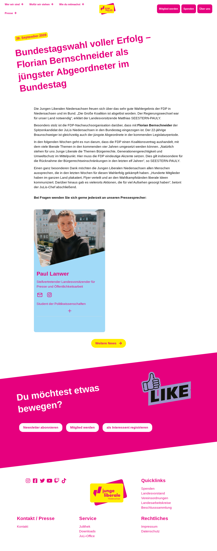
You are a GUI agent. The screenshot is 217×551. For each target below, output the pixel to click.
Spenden (148, 488)
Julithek (84, 526)
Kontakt (22, 526)
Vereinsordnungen (154, 498)
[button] (69, 311)
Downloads (87, 531)
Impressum (149, 526)
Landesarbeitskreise (156, 503)
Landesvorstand (153, 493)
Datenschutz (150, 531)
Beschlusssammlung (156, 507)
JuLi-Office (87, 536)
